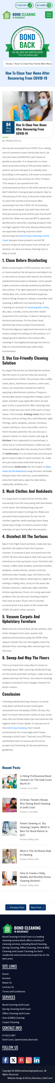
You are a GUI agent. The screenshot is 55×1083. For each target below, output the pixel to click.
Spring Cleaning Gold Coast (16, 1008)
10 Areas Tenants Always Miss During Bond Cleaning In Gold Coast (35, 803)
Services (6, 978)
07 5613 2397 (22, 5)
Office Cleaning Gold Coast (16, 1013)
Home (9, 63)
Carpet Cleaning (10, 1022)
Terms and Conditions (13, 991)
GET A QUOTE (41, 5)
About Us (7, 982)
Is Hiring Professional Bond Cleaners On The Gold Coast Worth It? (36, 779)
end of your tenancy (16, 727)
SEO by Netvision (33, 1078)
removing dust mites (38, 307)
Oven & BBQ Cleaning (13, 1017)
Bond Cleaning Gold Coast (15, 1004)
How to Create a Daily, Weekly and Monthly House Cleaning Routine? (35, 876)
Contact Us (8, 986)
